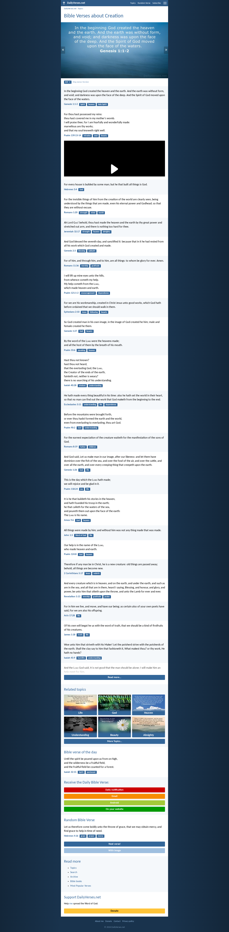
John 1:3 (68, 535)
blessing (81, 251)
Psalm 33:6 (69, 350)
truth (80, 635)
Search (73, 872)
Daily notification (114, 790)
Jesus (84, 312)
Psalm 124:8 (70, 554)
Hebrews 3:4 (70, 189)
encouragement (88, 293)
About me (99, 921)
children (92, 447)
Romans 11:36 (71, 266)
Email (114, 796)
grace (83, 836)
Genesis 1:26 (70, 470)
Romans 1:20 (70, 212)
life (101, 405)
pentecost (91, 772)
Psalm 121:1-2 (71, 293)
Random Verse (144, 3)
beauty (104, 136)
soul (96, 136)
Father (83, 447)
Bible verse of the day (80, 752)
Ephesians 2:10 (71, 312)
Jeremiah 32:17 (72, 231)
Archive (74, 877)
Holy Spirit (102, 104)
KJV (66, 82)
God (81, 190)
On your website (114, 809)
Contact (117, 921)
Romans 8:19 (70, 447)
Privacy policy (128, 921)
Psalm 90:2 (69, 428)
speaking (81, 350)
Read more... (114, 677)
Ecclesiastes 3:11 (72, 404)
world (101, 213)
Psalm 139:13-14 (72, 135)
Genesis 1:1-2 (71, 104)
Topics (133, 3)
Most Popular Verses (80, 886)
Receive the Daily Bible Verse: (86, 782)
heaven (91, 104)
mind (93, 213)
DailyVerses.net (70, 9)
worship (84, 266)
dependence (103, 293)
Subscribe (157, 3)
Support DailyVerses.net (82, 897)
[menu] (165, 4)
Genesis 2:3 (70, 251)
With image (114, 850)
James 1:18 (69, 635)
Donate (114, 911)
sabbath (91, 251)
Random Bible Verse (79, 820)
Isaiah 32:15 (70, 772)
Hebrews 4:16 (71, 836)
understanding (95, 386)
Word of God (80, 535)
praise (107, 597)
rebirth (96, 574)
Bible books (76, 881)
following (94, 312)
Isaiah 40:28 (70, 385)
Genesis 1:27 (70, 331)
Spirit (82, 104)
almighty (106, 232)
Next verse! (115, 844)
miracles (87, 136)
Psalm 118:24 (71, 489)
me (71, 903)
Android (114, 803)
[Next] (114, 670)
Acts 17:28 (69, 615)
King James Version (81, 82)
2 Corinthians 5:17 (73, 573)
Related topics (75, 690)
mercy (100, 836)
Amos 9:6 (69, 520)
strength (83, 213)
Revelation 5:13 (72, 596)
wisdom (82, 386)
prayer (91, 836)
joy (81, 489)
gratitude (96, 266)
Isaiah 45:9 (69, 658)
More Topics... (114, 741)
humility (81, 658)
